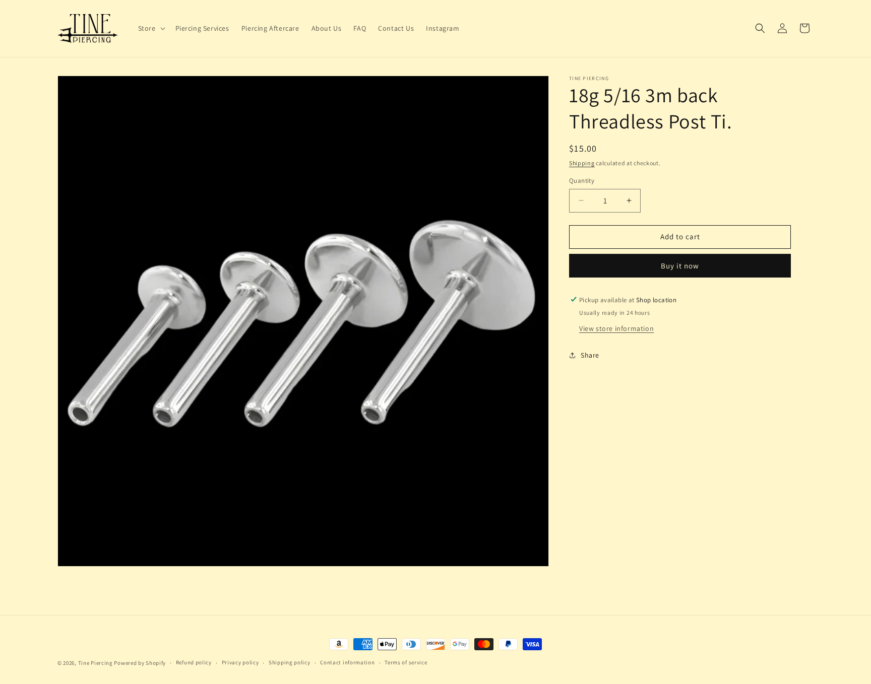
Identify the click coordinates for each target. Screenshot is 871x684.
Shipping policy (289, 662)
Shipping (582, 163)
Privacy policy (240, 662)
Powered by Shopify (140, 662)
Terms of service (406, 662)
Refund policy (194, 662)
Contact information (347, 662)
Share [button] (590, 355)
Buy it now (680, 265)
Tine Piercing (95, 662)
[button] (150, 28)
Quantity (581, 180)
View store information (616, 327)
